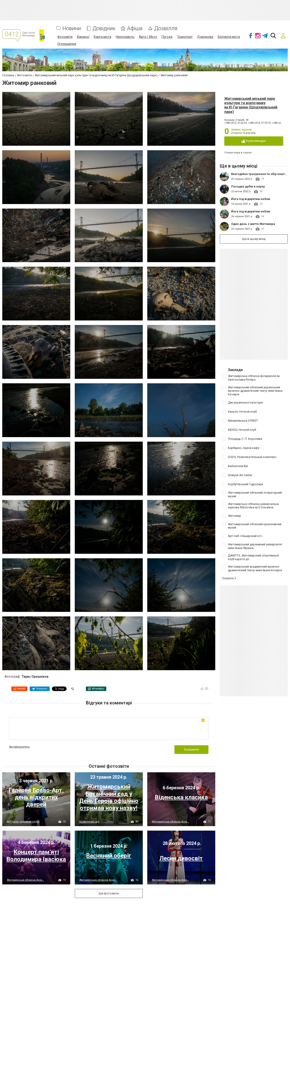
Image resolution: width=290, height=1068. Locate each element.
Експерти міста (229, 37)
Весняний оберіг (108, 855)
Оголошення (66, 44)
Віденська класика (181, 797)
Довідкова (205, 37)
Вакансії (83, 37)
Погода (167, 37)
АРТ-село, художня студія (23, 821)
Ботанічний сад (89, 821)
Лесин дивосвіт (181, 858)
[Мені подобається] (202, 688)
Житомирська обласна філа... (170, 821)
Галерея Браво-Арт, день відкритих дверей (36, 797)
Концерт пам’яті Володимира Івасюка (36, 855)
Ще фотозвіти (109, 893)
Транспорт (185, 37)
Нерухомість (125, 37)
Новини (72, 28)
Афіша (135, 28)
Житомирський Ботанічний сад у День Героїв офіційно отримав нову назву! (108, 797)
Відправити (191, 749)
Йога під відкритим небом (250, 199)
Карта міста (102, 37)
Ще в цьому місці (254, 239)
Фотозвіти (64, 37)
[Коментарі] (206, 688)
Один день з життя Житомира (253, 224)
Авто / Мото (148, 37)
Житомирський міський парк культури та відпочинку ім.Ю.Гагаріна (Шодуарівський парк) (250, 105)
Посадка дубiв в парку (248, 186)
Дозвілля (165, 28)
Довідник (104, 28)
